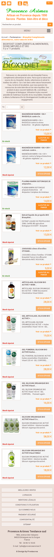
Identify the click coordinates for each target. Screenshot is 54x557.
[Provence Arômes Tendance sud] (27, 14)
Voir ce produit (42, 130)
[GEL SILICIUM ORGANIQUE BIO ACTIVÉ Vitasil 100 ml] (11, 391)
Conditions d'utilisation (27, 505)
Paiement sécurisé (27, 515)
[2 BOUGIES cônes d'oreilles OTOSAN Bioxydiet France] (11, 256)
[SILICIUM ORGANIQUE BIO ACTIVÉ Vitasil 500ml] (11, 458)
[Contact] (9, 3)
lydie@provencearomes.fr (30, 546)
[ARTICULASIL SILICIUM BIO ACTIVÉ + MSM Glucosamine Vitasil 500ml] (11, 290)
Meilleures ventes (27, 490)
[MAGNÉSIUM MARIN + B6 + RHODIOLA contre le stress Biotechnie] (11, 122)
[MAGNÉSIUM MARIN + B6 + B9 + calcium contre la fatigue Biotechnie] (11, 155)
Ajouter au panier (43, 139)
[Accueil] (4, 3)
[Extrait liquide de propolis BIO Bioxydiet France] (11, 223)
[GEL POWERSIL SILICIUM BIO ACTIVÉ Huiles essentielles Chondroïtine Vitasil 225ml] (11, 357)
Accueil (4, 37)
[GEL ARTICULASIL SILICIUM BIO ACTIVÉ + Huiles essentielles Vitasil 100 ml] (11, 324)
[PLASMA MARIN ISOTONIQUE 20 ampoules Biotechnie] (11, 189)
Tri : (3, 107)
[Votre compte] (20, 3)
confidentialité (27, 519)
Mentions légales (27, 500)
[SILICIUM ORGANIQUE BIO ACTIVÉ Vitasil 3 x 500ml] (11, 425)
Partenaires (15, 37)
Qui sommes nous (27, 510)
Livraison (27, 495)
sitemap (27, 524)
